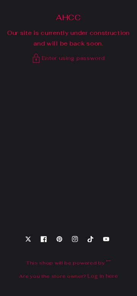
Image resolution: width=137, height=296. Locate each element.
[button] (68, 58)
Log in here (103, 276)
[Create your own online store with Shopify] (108, 263)
